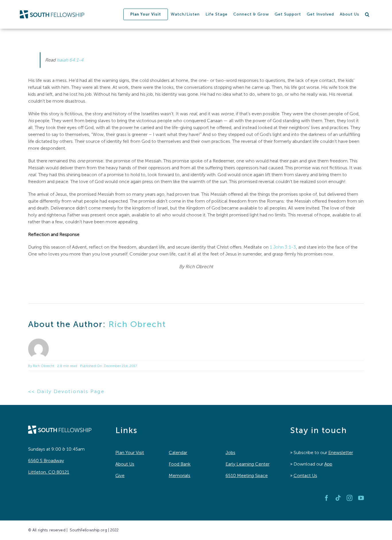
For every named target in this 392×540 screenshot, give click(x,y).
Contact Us (305, 475)
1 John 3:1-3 (283, 247)
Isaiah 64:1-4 (70, 60)
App (328, 464)
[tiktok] (338, 498)
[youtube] (361, 498)
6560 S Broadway (46, 460)
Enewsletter (340, 452)
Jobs (230, 452)
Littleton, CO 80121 (48, 472)
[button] (367, 14)
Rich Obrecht (137, 324)
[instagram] (349, 498)
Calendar (178, 452)
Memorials (179, 475)
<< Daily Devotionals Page (66, 391)
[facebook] (326, 498)
